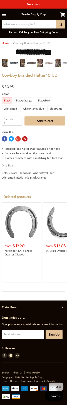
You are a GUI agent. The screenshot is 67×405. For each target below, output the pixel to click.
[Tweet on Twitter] (11, 139)
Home (5, 43)
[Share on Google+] (18, 139)
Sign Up (54, 334)
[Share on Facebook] (4, 139)
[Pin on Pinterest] (25, 139)
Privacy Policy (33, 372)
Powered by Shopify (44, 381)
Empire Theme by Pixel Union (17, 381)
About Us (18, 372)
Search (5, 372)
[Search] (60, 24)
